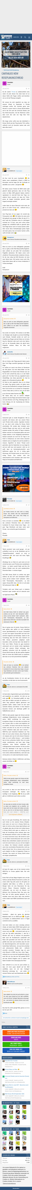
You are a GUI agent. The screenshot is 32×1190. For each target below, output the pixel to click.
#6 (28, 414)
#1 (28, 88)
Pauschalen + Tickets (16, 1044)
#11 (28, 771)
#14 (28, 987)
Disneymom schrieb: (9, 318)
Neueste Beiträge (7, 1058)
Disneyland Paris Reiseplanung (13, 1073)
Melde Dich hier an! (16, 57)
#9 (28, 605)
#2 (28, 175)
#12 (28, 866)
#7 (28, 505)
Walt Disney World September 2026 (14, 1094)
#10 (28, 691)
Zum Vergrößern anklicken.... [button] (16, 814)
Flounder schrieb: (8, 662)
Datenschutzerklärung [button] (9, 1183)
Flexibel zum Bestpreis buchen (16, 1032)
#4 (28, 315)
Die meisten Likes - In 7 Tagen (11, 1129)
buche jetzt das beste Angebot (16, 1050)
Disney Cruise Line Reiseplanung (13, 1091)
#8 (28, 546)
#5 (28, 358)
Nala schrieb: (7, 609)
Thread (13, 92)
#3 (28, 243)
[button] (29, 37)
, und (12, 976)
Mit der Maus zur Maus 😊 (12, 1069)
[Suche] (25, 37)
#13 (28, 911)
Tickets (16, 1038)
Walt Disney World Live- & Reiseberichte (15, 1082)
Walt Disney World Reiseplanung (13, 1098)
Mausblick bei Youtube (11, 1060)
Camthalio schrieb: (8, 508)
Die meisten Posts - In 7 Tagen (11, 1103)
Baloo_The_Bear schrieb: (10, 775)
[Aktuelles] (21, 37)
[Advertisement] (16, 17)
